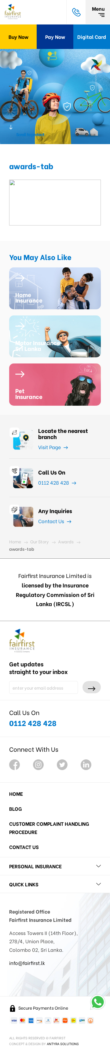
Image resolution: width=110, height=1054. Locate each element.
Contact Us (51, 520)
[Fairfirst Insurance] (12, 12)
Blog (15, 808)
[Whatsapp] (98, 1002)
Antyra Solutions (63, 1043)
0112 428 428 (54, 482)
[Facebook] (14, 764)
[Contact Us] (76, 12)
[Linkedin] (86, 764)
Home (16, 793)
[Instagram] (38, 764)
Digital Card (91, 36)
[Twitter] (62, 764)
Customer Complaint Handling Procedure (49, 827)
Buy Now (18, 36)
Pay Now (55, 36)
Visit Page (50, 446)
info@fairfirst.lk (27, 962)
